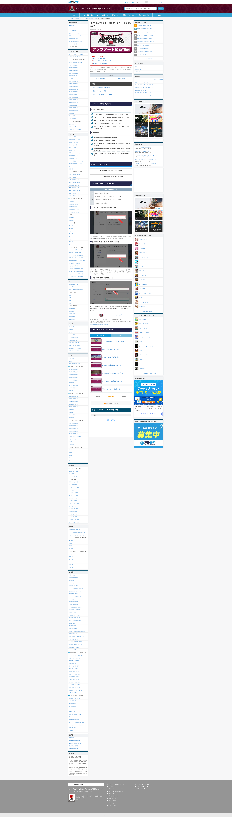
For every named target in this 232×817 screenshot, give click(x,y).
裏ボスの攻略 (72, 115)
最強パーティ (116, 15)
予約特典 (71, 730)
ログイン (160, 2)
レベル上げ (158, 15)
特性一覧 (71, 169)
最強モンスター (95, 15)
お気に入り (126, 396)
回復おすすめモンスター (74, 155)
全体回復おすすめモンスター (75, 158)
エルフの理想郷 (72, 118)
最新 (155, 79)
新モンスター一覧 (73, 144)
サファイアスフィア (143, 239)
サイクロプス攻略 (73, 484)
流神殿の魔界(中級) (73, 89)
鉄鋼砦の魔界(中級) (73, 81)
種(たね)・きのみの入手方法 (75, 690)
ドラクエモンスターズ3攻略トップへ (113, 315)
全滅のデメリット (73, 612)
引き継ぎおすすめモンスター (75, 163)
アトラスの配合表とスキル (143, 48)
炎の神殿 (71, 412)
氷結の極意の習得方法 (74, 342)
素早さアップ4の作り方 (74, 350)
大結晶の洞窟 (72, 388)
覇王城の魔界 (72, 316)
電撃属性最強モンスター (74, 212)
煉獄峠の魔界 (72, 311)
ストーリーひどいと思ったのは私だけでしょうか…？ (147, 84)
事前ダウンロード (73, 727)
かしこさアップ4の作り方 (75, 348)
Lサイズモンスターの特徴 (75, 252)
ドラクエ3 (141, 359)
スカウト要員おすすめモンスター (76, 161)
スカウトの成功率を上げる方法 (76, 588)
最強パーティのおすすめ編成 (100, 63)
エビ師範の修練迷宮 (73, 577)
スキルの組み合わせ (73, 337)
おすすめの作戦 (72, 649)
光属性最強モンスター (74, 201)
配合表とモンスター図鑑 (99, 58)
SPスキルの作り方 (73, 332)
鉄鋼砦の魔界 (72, 319)
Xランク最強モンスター (74, 174)
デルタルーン (142, 364)
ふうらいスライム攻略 (74, 519)
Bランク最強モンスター (74, 182)
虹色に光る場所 (72, 625)
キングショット (142, 275)
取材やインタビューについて (116, 789)
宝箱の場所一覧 (72, 663)
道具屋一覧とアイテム (74, 671)
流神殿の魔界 (72, 308)
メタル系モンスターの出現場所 (76, 276)
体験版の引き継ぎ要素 (74, 719)
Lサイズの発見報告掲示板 (75, 743)
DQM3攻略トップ (73, 25)
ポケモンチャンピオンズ (145, 323)
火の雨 (70, 452)
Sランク (71, 225)
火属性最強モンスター (74, 206)
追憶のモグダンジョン (74, 575)
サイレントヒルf (142, 355)
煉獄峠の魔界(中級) (73, 83)
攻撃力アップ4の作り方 (74, 345)
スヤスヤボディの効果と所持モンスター (146, 35)
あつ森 (140, 350)
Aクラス (71, 564)
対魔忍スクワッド (143, 253)
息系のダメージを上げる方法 (75, 644)
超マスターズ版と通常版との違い (76, 722)
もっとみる (148, 96)
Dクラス (71, 556)
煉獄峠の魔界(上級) (73, 97)
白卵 (70, 303)
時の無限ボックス (73, 580)
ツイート (98, 396)
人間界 (70, 361)
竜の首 (70, 441)
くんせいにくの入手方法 (74, 684)
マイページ (137, 71)
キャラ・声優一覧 (73, 44)
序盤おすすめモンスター (74, 150)
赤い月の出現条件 (73, 628)
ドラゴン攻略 (72, 490)
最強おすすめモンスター (74, 139)
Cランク (71, 233)
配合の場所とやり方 (73, 593)
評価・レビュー (121, 78)
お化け (70, 455)
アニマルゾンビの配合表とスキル (144, 51)
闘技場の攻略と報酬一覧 (74, 529)
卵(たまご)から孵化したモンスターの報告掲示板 (145, 159)
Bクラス (71, 545)
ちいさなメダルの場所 (74, 660)
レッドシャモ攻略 (73, 506)
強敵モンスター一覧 (73, 482)
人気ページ (121, 335)
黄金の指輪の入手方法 (74, 676)
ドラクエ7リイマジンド (144, 337)
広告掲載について (113, 796)
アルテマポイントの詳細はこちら (149, 414)
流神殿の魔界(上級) (73, 107)
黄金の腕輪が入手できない (141, 90)
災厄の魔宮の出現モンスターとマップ (145, 41)
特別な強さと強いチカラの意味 (76, 257)
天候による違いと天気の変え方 (142, 151)
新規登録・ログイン (139, 69)
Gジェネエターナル (143, 257)
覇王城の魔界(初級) (73, 369)
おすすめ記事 (100, 335)
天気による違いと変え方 (74, 604)
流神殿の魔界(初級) (73, 70)
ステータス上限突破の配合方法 (76, 255)
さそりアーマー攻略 (73, 508)
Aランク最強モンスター (74, 179)
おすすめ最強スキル (73, 38)
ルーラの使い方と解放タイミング (76, 636)
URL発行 (112, 396)
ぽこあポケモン (142, 319)
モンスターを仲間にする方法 (75, 249)
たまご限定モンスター (74, 286)
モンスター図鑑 (84, 15)
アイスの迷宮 (72, 414)
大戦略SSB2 (142, 368)
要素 (70, 716)
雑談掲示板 (71, 737)
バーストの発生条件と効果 (75, 620)
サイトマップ (112, 800)
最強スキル (105, 15)
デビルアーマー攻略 (73, 498)
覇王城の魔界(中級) (73, 91)
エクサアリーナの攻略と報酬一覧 (76, 535)
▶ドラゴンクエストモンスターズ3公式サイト (100, 324)
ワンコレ (141, 297)
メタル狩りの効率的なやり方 (75, 266)
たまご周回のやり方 (73, 284)
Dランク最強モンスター (74, 187)
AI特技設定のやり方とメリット (76, 615)
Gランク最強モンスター (74, 195)
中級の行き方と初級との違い (75, 607)
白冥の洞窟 (71, 417)
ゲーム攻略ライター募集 (143, 784)
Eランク (71, 239)
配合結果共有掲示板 (73, 745)
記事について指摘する (112, 403)
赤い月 (70, 449)
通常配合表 (71, 217)
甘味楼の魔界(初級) (73, 67)
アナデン (141, 266)
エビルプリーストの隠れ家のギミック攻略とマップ (146, 155)
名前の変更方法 (72, 700)
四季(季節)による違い (74, 601)
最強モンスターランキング (75, 33)
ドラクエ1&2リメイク (144, 332)
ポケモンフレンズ (143, 284)
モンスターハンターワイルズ (146, 346)
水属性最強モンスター (74, 209)
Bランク (71, 231)
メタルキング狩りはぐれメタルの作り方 (146, 32)
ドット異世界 (142, 288)
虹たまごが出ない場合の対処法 (76, 289)
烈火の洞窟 (71, 124)
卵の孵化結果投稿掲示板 (74, 740)
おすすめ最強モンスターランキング (102, 61)
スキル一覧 (71, 326)
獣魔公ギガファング (73, 471)
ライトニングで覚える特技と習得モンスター (145, 147)
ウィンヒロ (141, 270)
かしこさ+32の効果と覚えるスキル (145, 28)
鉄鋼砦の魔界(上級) (73, 102)
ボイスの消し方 (72, 706)
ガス (70, 460)
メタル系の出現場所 (141, 54)
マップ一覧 (71, 358)
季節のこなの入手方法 (74, 679)
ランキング (160, 79)
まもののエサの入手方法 (74, 682)
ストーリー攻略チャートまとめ (76, 54)
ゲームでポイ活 (129, 2)
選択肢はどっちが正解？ (74, 647)
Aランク (71, 228)
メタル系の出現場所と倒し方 (75, 641)
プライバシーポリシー (142, 786)
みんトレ (141, 262)
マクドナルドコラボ (73, 639)
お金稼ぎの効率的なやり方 (75, 591)
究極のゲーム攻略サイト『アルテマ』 (118, 784)
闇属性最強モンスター (74, 204)
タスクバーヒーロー (143, 328)
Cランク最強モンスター (74, 185)
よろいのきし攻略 (73, 500)
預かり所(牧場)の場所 (74, 666)
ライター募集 (112, 805)
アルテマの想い (113, 786)
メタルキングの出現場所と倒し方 (76, 268)
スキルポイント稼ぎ (73, 585)
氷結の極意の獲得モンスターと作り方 (77, 260)
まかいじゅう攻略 (73, 511)
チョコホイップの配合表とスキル (144, 45)
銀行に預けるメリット (74, 633)
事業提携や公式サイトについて (117, 791)
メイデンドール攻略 (73, 492)
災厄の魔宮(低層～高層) (74, 363)
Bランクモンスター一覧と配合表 (144, 38)
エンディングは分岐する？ (75, 56)
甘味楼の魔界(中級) (73, 86)
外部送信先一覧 (141, 789)
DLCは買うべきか (100, 78)
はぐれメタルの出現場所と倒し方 (76, 271)
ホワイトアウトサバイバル (145, 293)
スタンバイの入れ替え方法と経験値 (77, 631)
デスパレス (71, 78)
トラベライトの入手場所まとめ (76, 655)
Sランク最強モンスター (74, 177)
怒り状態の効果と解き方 (74, 617)
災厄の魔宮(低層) (73, 75)
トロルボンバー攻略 (73, 514)
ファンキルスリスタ (143, 248)
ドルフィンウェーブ (143, 244)
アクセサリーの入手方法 (74, 674)
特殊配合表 (71, 220)
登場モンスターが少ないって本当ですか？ (144, 87)
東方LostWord (142, 306)
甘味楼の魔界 (72, 313)
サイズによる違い (73, 599)
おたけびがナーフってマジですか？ (143, 82)
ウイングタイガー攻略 (74, 503)
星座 (70, 457)
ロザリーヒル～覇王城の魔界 (75, 62)
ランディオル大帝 (73, 476)
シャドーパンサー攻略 (74, 522)
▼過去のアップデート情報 (99, 91)
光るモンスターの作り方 (74, 609)
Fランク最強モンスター (74, 193)
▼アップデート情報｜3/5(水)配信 (101, 87)
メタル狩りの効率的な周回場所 (144, 25)
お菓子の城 (71, 444)
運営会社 (111, 803)
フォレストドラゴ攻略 (74, 487)
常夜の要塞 (71, 409)
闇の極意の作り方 (73, 340)
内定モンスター (72, 147)
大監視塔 (71, 390)
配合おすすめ (126, 15)
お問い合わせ (112, 798)
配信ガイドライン (73, 711)
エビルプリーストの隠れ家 (75, 129)
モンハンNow (142, 279)
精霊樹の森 (71, 113)
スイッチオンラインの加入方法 (76, 725)
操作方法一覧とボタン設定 (75, 714)
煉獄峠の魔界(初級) (73, 65)
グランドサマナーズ (143, 302)
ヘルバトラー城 (72, 126)
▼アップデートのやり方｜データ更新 (102, 94)
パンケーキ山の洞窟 (73, 385)
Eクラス (71, 540)
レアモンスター (72, 166)
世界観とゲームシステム (74, 698)
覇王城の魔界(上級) (73, 110)
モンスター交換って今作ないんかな (143, 92)
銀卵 (70, 300)
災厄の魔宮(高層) (73, 105)
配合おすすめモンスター (74, 142)
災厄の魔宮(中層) (73, 94)
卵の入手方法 (72, 623)
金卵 (70, 297)
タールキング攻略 (73, 516)
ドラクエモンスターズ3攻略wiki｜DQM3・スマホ (93, 8)
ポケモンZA (141, 341)
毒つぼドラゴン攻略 (73, 495)
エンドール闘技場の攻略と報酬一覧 (77, 532)
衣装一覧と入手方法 (73, 668)
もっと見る (149, 58)
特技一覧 (71, 329)
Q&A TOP (137, 66)
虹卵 (70, 295)
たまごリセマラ (147, 15)
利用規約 (111, 793)
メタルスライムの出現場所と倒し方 (77, 273)
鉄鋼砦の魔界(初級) (73, 73)
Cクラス (71, 543)
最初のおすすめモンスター (75, 152)
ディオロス (71, 473)
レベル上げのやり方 (73, 582)
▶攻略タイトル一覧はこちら (149, 311)
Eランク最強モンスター (74, 190)
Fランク (71, 241)
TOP (74, 15)
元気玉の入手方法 (73, 692)
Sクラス (71, 548)
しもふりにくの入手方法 (74, 687)
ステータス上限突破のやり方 (75, 596)
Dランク (71, 236)
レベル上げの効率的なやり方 (75, 41)
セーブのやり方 (72, 708)
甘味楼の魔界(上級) (73, 99)
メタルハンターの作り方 (74, 263)
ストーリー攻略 (136, 15)
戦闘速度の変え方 (73, 703)
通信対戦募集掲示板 (73, 748)
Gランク (71, 244)
